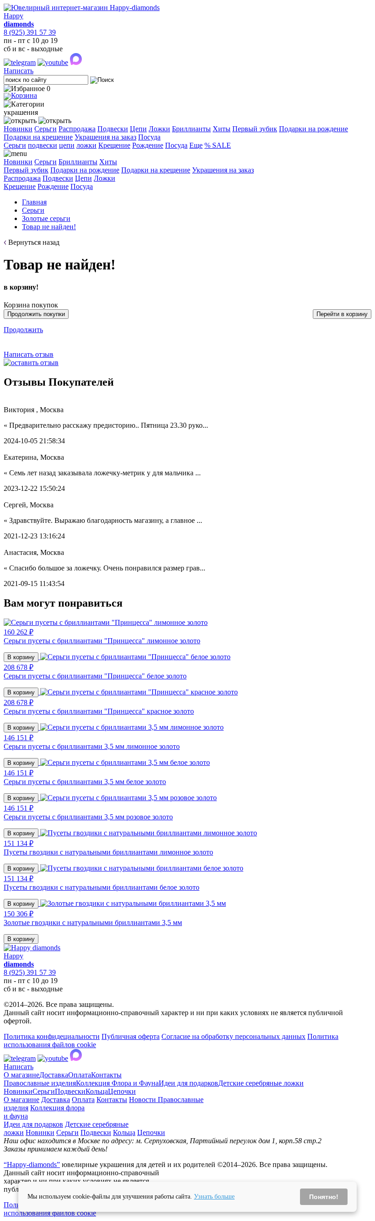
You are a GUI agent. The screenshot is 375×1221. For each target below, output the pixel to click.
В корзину (21, 657)
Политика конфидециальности (52, 1036)
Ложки (159, 129)
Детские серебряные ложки (261, 1083)
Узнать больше (214, 1196)
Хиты (221, 129)
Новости (143, 1099)
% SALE (217, 145)
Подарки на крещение (38, 137)
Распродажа (77, 129)
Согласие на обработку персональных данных (233, 1036)
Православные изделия (40, 1083)
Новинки (18, 129)
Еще (196, 145)
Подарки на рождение (313, 129)
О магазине (21, 1075)
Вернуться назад (33, 242)
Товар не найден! (49, 227)
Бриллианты (191, 129)
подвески (42, 145)
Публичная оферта (131, 1036)
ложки (86, 145)
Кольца (97, 1091)
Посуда (149, 137)
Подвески (112, 129)
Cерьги (15, 145)
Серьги (45, 129)
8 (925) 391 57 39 (30, 32)
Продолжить (23, 329)
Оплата (79, 1075)
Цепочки (122, 1091)
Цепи (138, 129)
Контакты (106, 1075)
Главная (34, 202)
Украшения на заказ (105, 137)
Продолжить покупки (36, 314)
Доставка (53, 1075)
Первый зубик (254, 129)
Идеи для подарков (188, 1083)
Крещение (114, 145)
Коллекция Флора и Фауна (117, 1083)
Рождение (147, 145)
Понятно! (323, 1196)
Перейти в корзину (342, 314)
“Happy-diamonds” (32, 1164)
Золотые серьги (46, 218)
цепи (67, 145)
